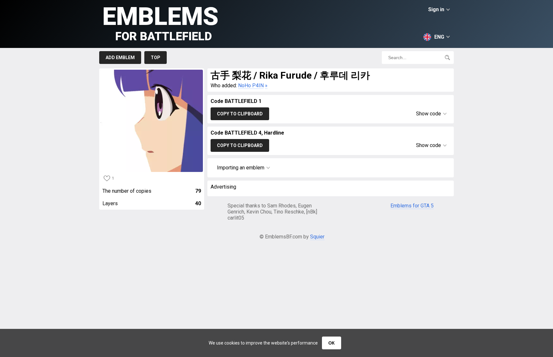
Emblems (160, 22)
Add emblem (120, 57)
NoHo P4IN (251, 85)
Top (155, 57)
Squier (317, 237)
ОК (331, 342)
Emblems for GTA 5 (412, 206)
